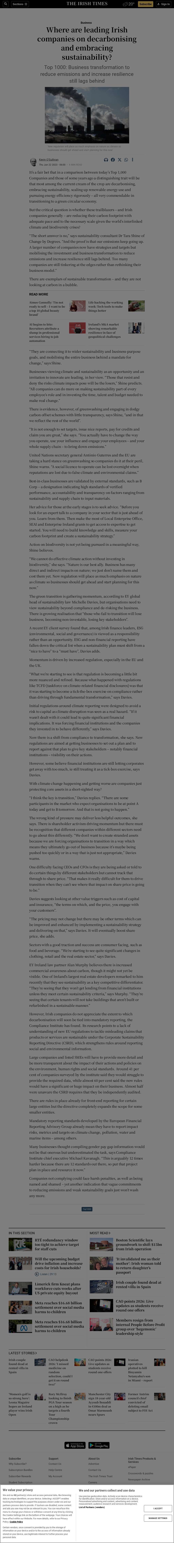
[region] (87, 1514)
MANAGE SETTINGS (158, 1518)
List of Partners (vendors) (92, 1507)
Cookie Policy (16, 1521)
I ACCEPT (158, 1508)
